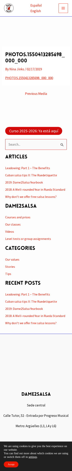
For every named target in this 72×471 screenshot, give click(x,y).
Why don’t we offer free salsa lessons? (31, 197)
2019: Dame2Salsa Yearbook (24, 182)
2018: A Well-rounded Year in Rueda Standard (35, 189)
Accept (11, 464)
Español (36, 5)
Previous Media (36, 93)
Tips (8, 274)
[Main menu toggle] (63, 8)
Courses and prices (17, 217)
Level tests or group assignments (28, 239)
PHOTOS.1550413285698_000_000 (29, 78)
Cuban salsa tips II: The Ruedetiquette (31, 175)
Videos (9, 232)
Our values (12, 259)
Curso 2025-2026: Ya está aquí (33, 130)
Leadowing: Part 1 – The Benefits (27, 168)
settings (33, 456)
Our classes (13, 224)
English (35, 11)
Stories (10, 267)
